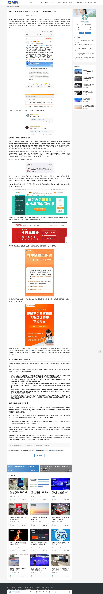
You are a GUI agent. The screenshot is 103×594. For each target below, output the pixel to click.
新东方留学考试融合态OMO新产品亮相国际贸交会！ (39, 569)
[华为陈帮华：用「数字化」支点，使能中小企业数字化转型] (78, 93)
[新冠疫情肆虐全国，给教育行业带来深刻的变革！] (39, 484)
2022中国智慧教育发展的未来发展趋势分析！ (39, 518)
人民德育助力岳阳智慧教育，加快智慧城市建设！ (18, 518)
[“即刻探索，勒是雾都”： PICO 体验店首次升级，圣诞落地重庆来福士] (78, 71)
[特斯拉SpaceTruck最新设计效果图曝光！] (78, 85)
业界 (35, 2)
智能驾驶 (65, 2)
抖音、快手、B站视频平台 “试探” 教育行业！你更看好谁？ (39, 543)
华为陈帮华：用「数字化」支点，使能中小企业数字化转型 (88, 93)
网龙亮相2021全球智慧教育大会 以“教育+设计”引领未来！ (60, 492)
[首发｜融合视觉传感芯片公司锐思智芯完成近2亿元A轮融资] (78, 107)
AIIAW (10, 15)
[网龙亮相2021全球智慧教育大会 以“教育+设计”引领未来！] (60, 484)
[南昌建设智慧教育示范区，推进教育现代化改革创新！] (60, 509)
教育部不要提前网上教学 (28, 450)
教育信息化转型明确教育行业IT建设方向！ (60, 543)
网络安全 (26, 587)
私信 (89, 32)
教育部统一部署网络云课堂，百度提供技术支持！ (18, 569)
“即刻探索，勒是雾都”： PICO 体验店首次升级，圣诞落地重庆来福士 (88, 71)
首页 (31, 2)
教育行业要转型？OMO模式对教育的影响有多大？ (18, 543)
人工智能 (41, 2)
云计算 (52, 2)
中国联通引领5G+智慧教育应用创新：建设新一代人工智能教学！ (60, 569)
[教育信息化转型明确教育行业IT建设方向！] (60, 535)
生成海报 (39, 591)
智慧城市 (71, 2)
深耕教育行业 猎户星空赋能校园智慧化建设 (18, 492)
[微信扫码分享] (43, 592)
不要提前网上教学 (15, 450)
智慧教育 (27, 15)
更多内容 (79, 2)
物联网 (37, 587)
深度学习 (47, 2)
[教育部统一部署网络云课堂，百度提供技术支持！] (18, 560)
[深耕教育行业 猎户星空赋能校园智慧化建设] (18, 484)
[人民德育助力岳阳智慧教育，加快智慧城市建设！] (18, 509)
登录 (91, 2)
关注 (82, 32)
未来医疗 (59, 2)
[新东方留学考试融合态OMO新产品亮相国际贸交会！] (39, 560)
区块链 (31, 587)
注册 (95, 2)
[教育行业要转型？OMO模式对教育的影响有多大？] (18, 535)
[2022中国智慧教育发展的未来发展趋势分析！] (39, 509)
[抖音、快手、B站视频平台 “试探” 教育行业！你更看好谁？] (39, 535)
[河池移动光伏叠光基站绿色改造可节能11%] (78, 78)
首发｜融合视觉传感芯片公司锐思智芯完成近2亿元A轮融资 (88, 107)
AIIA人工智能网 (23, 589)
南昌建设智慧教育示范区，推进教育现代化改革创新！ (60, 518)
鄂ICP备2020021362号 (37, 589)
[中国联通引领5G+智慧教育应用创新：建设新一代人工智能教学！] (60, 560)
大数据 (42, 587)
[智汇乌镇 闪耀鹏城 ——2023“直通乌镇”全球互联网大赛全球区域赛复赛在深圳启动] (78, 100)
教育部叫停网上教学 (43, 450)
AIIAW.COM (46, 589)
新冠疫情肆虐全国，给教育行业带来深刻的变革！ (39, 492)
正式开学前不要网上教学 (57, 450)
